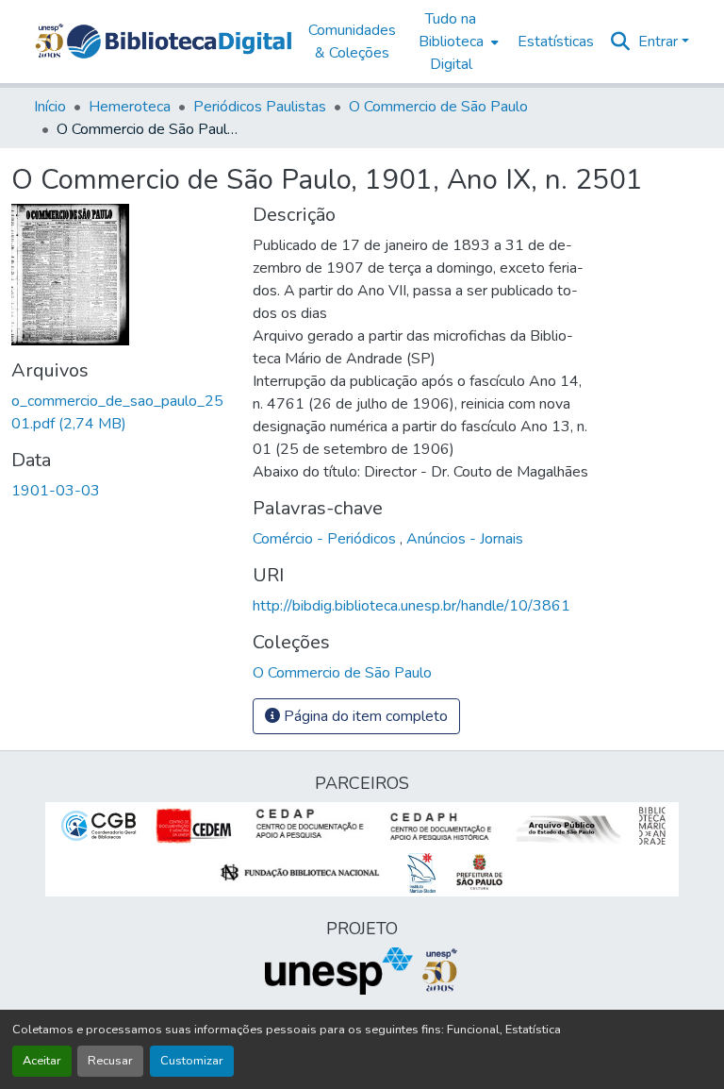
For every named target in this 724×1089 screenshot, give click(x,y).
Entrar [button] (660, 41)
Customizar (191, 1060)
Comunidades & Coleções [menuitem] (352, 41)
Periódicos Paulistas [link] (259, 106)
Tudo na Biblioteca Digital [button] (451, 41)
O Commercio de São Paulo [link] (438, 106)
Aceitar (42, 1060)
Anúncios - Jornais (464, 538)
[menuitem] (457, 41)
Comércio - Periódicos (326, 538)
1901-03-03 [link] (55, 490)
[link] (120, 412)
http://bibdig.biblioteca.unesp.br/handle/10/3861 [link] (411, 605)
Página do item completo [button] (364, 716)
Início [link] (50, 106)
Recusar (110, 1060)
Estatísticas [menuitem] (556, 41)
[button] (179, 41)
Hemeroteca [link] (130, 106)
